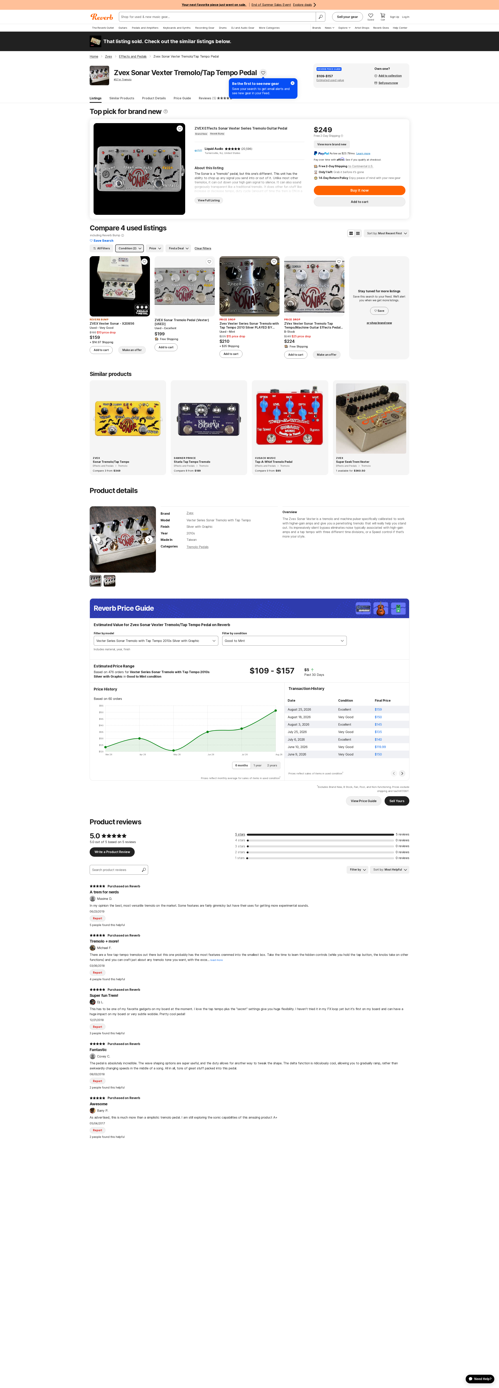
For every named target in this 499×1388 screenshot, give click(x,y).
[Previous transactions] (394, 773)
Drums (223, 27)
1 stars (240, 858)
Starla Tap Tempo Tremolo (192, 461)
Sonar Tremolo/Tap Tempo (111, 461)
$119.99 (380, 747)
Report (97, 918)
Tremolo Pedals (198, 547)
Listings (96, 98)
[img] (232, 148)
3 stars (240, 846)
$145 (378, 724)
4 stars (240, 840)
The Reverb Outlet (103, 27)
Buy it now (359, 190)
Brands (316, 27)
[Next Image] (149, 539)
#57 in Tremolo (123, 79)
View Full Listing (209, 200)
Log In (405, 16)
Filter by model (104, 633)
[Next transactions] (402, 773)
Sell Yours (396, 801)
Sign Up (394, 16)
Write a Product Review (112, 852)
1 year (258, 765)
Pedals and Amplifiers (145, 27)
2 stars (240, 852)
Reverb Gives (381, 27)
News (328, 27)
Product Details (154, 98)
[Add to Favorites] (263, 73)
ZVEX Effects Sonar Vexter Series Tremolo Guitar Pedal (241, 128)
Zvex (190, 513)
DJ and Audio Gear (242, 27)
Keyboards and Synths (177, 27)
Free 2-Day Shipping (327, 135)
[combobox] (152, 640)
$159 (378, 709)
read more (216, 960)
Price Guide (182, 98)
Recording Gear (204, 27)
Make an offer (132, 350)
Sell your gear (347, 17)
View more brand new (331, 144)
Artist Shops (362, 27)
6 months (241, 765)
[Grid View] (351, 233)
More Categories (269, 27)
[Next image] (180, 169)
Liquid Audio (214, 149)
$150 (378, 717)
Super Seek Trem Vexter (352, 461)
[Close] (292, 83)
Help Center (400, 27)
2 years (272, 765)
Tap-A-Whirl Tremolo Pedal (273, 461)
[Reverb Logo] (102, 16)
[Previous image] (99, 169)
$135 (378, 732)
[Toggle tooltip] (165, 111)
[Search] (320, 16)
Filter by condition (234, 633)
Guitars (123, 27)
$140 (378, 739)
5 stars (240, 834)
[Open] (214, 641)
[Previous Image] (97, 539)
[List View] (358, 233)
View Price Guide (363, 801)
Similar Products (121, 98)
